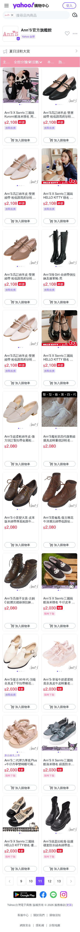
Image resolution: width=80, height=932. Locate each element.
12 (49, 881)
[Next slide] (36, 85)
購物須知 (55, 915)
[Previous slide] (5, 85)
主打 (6, 61)
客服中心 (23, 915)
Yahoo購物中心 (31, 5)
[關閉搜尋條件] (12, 15)
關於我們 (39, 915)
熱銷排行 (62, 61)
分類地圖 (54, 925)
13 (59, 881)
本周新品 (51, 61)
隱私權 (40, 925)
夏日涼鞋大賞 (19, 51)
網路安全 (25, 925)
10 (31, 881)
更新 (69, 905)
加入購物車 (22, 140)
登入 (69, 5)
